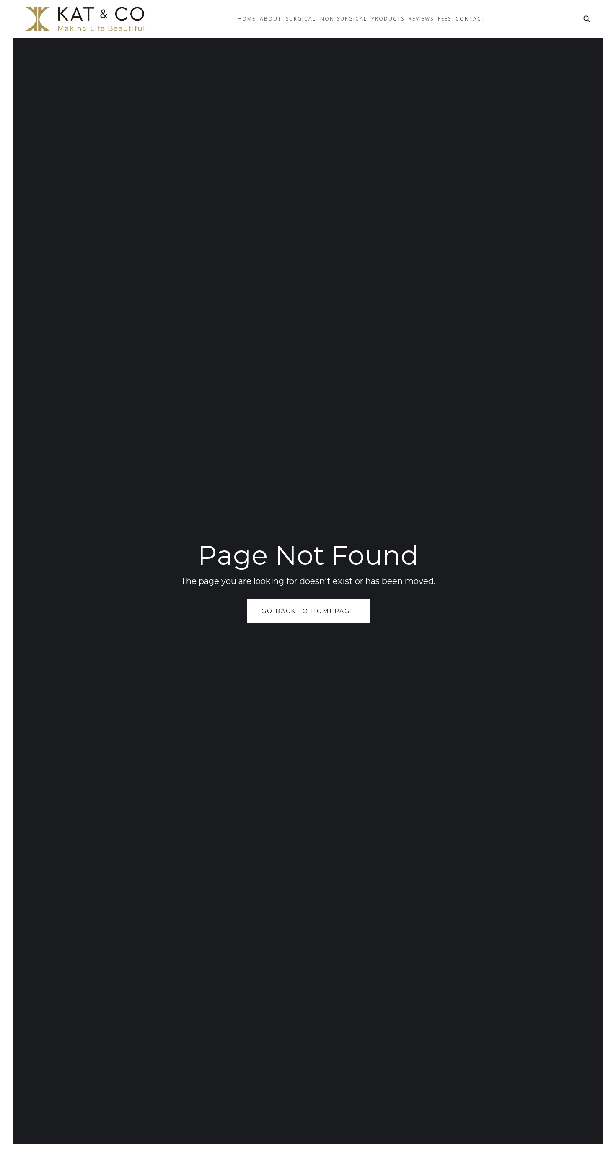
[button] (271, 25)
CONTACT (470, 18)
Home (247, 18)
